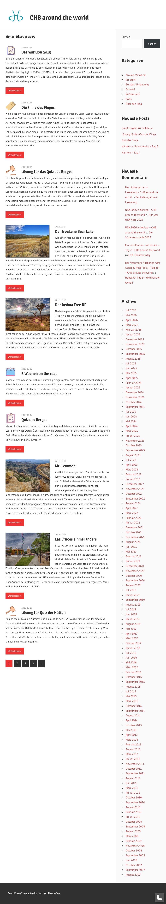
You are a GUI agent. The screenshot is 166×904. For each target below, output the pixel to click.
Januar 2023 (133, 479)
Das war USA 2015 (36, 52)
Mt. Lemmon (65, 466)
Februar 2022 (133, 517)
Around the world (136, 75)
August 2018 (133, 623)
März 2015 (132, 701)
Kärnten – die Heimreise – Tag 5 (140, 146)
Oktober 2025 (134, 349)
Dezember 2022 (135, 484)
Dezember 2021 (135, 527)
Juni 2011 (131, 783)
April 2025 (132, 378)
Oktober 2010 (134, 797)
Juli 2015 (131, 691)
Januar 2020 (133, 595)
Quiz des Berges (34, 419)
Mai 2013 (131, 730)
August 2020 (133, 585)
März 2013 (132, 739)
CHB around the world (59, 17)
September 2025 (135, 353)
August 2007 (133, 874)
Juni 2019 (131, 614)
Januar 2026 (133, 334)
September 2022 (135, 498)
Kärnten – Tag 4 (131, 152)
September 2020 (135, 580)
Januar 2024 (133, 435)
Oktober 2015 (134, 676)
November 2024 (135, 397)
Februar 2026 (134, 329)
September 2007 (135, 869)
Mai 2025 (131, 373)
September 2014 (135, 710)
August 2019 (133, 604)
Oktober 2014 (134, 706)
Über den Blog (134, 103)
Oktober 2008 (134, 850)
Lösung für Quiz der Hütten (43, 612)
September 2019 (135, 599)
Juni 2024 (131, 416)
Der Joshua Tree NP (71, 304)
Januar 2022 (133, 522)
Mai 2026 (131, 315)
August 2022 (133, 503)
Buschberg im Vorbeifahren (137, 128)
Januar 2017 (133, 648)
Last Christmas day (139, 255)
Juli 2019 (131, 609)
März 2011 (132, 788)
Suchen (126, 36)
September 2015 (135, 681)
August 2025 (133, 358)
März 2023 (132, 469)
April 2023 (132, 464)
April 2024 (132, 426)
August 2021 (133, 541)
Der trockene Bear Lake (74, 231)
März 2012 (132, 754)
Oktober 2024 (134, 402)
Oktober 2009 (134, 821)
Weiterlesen (14, 90)
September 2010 (135, 802)
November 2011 (135, 763)
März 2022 (132, 513)
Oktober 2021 (134, 532)
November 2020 (135, 570)
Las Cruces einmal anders (76, 539)
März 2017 (132, 638)
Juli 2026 (131, 310)
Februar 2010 (134, 812)
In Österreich (133, 94)
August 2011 (133, 778)
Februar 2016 (134, 672)
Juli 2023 (131, 460)
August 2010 (133, 807)
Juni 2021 (131, 546)
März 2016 (132, 667)
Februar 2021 (133, 556)
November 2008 (135, 845)
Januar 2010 (133, 816)
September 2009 (135, 826)
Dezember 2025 (135, 339)
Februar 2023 (133, 474)
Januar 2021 (133, 561)
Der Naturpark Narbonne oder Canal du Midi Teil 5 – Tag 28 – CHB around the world (142, 267)
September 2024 (135, 406)
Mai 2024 (131, 421)
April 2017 (132, 633)
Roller (129, 99)
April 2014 (132, 720)
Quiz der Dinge (130, 140)
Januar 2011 (133, 792)
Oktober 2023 (134, 445)
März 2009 (132, 836)
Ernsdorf (130, 79)
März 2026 (132, 325)
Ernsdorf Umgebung (137, 84)
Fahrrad (130, 89)
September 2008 (135, 855)
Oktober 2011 (134, 768)
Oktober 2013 (134, 725)
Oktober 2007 (134, 865)
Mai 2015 (131, 696)
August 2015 (133, 686)
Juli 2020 (131, 590)
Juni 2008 (131, 860)
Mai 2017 (131, 628)
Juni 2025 (131, 368)
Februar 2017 (133, 643)
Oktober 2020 (134, 575)
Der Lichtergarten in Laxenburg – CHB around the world (141, 192)
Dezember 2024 (135, 392)
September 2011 (135, 773)
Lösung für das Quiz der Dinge (139, 134)
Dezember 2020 (135, 566)
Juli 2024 (131, 411)
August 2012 (133, 749)
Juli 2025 (131, 363)
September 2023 (135, 450)
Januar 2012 (133, 759)
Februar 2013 (133, 744)
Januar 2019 (133, 619)
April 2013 (132, 734)
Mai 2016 (131, 662)
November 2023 (135, 440)
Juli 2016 (131, 652)
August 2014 (133, 715)
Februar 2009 (134, 841)
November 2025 (135, 344)
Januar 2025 (133, 387)
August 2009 (133, 831)
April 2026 (132, 320)
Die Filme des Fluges (38, 107)
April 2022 (132, 508)
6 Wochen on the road (39, 373)
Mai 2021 (131, 551)
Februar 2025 (133, 382)
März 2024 (132, 431)
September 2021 (135, 537)
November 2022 (135, 488)
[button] (159, 897)
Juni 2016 (131, 657)
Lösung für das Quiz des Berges (46, 171)
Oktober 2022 (134, 493)
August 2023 (133, 455)
